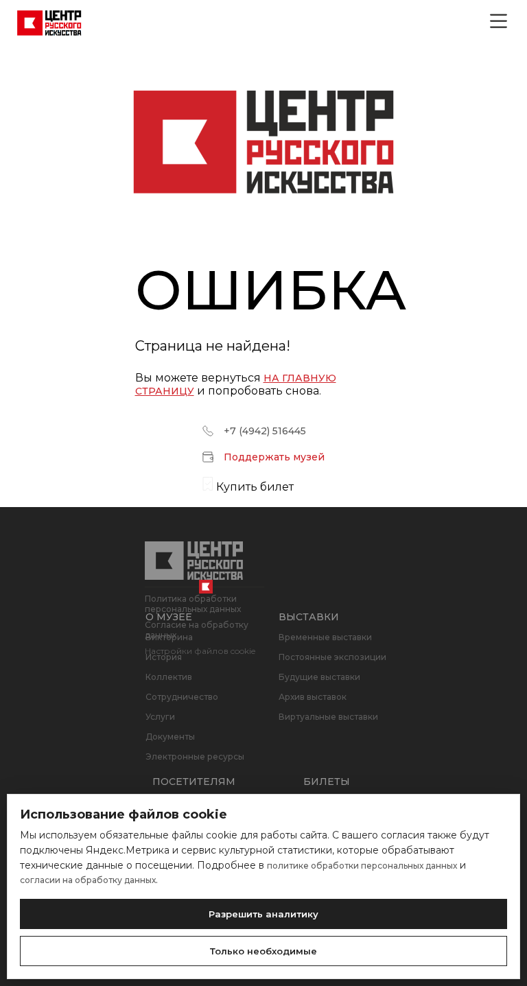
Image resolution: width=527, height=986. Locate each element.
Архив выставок (313, 697)
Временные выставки (325, 637)
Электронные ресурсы (194, 756)
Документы (170, 736)
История (163, 657)
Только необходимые (263, 951)
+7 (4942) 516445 (265, 431)
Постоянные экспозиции (332, 657)
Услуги (160, 717)
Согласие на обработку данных (196, 630)
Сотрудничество (181, 697)
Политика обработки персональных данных (193, 604)
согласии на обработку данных (88, 880)
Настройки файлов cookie (200, 651)
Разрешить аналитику (263, 913)
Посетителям (193, 781)
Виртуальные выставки (328, 717)
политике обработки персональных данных (362, 865)
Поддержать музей (274, 457)
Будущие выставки (319, 677)
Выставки (309, 617)
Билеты (326, 781)
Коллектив (168, 677)
